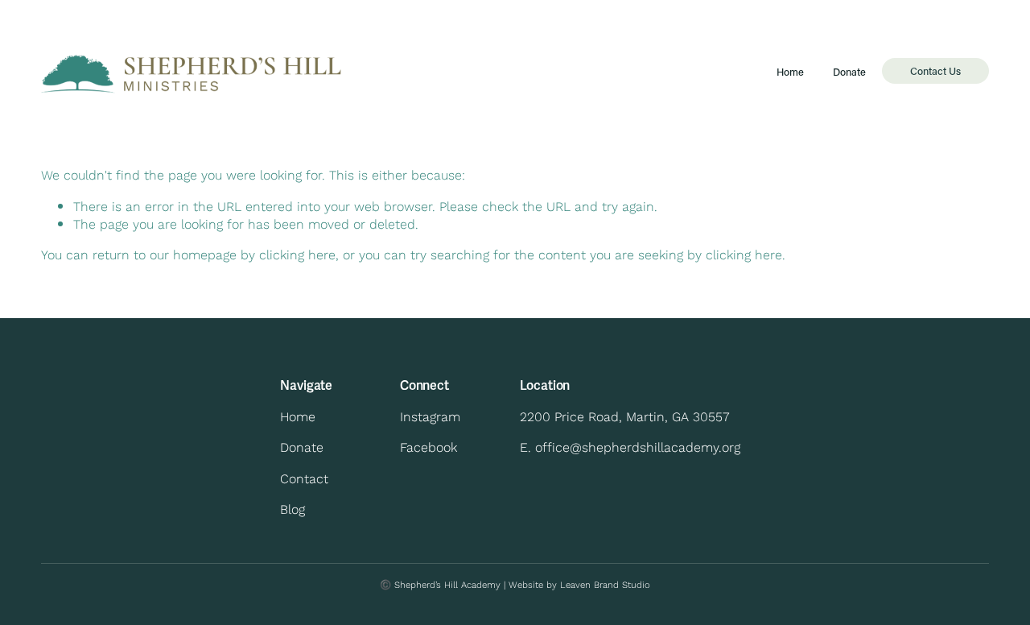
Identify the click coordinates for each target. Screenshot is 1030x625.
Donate (849, 72)
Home (790, 72)
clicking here (297, 254)
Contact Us (935, 70)
